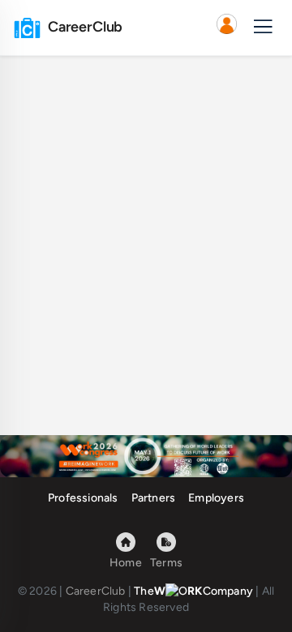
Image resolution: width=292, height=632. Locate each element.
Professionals (83, 498)
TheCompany (193, 591)
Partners (153, 498)
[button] (226, 27)
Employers (216, 498)
